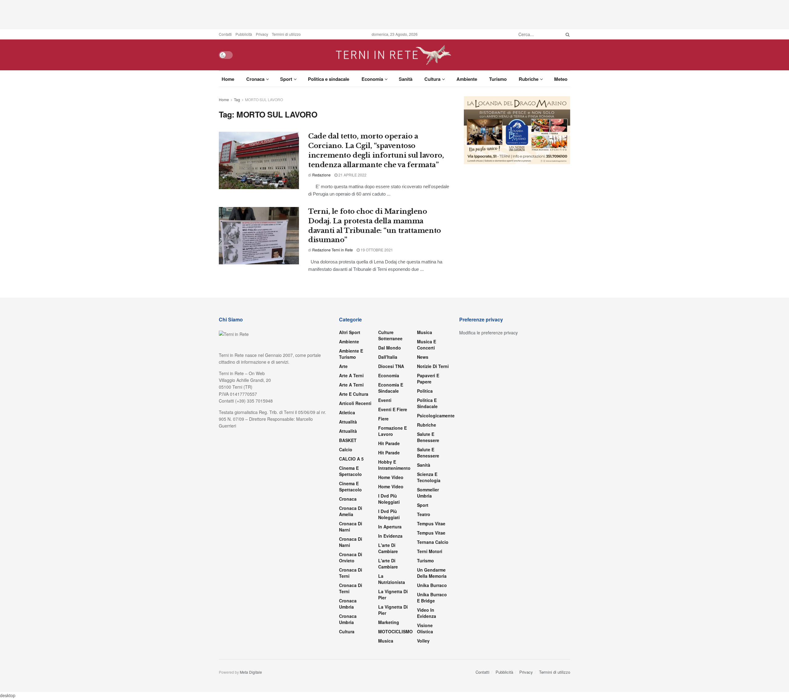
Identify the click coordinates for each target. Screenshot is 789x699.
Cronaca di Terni (350, 573)
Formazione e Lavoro (392, 431)
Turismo (498, 79)
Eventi (384, 400)
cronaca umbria (348, 619)
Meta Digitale (251, 672)
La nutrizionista (391, 579)
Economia (372, 79)
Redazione (321, 174)
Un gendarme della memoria (432, 573)
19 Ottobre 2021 (376, 249)
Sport (286, 79)
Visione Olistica (425, 628)
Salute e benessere (428, 437)
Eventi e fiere (392, 409)
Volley (423, 641)
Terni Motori (429, 551)
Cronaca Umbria (348, 604)
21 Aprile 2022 (351, 174)
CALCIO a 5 (351, 459)
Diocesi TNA (391, 366)
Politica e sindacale (328, 79)
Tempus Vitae (431, 523)
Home (228, 79)
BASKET (348, 440)
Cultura (432, 79)
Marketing (388, 622)
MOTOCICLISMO (395, 631)
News (422, 357)
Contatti (225, 34)
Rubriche (528, 79)
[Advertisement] (394, 14)
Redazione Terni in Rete (332, 249)
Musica (385, 641)
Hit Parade (389, 443)
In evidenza (390, 536)
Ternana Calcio (432, 542)
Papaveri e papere (428, 378)
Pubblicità (243, 34)
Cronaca (255, 79)
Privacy (262, 34)
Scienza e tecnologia (428, 477)
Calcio (345, 449)
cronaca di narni (350, 526)
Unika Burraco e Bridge (432, 597)
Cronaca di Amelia (350, 511)
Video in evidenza (426, 613)
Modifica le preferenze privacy (488, 332)
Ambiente (466, 79)
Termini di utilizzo (286, 34)
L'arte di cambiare (388, 548)
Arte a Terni (351, 375)
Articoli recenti (355, 403)
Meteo (560, 79)
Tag (237, 99)
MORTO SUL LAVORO (264, 99)
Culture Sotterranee (390, 335)
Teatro (423, 514)
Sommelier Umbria (428, 492)
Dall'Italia (387, 357)
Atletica (347, 412)
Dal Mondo (389, 348)
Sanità (405, 79)
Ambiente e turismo (351, 354)
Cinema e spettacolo (350, 471)
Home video (390, 477)
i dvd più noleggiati (389, 499)
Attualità (348, 422)
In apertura (390, 526)
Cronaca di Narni (350, 542)
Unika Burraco (432, 585)
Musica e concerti (426, 344)
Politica (425, 391)
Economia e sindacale (390, 388)
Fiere (383, 419)
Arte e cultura (353, 394)
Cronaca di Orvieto (350, 557)
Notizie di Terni (433, 366)
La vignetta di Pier (393, 594)
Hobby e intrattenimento (394, 465)
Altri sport (349, 332)
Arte (343, 366)
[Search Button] (566, 34)
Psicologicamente (436, 415)
